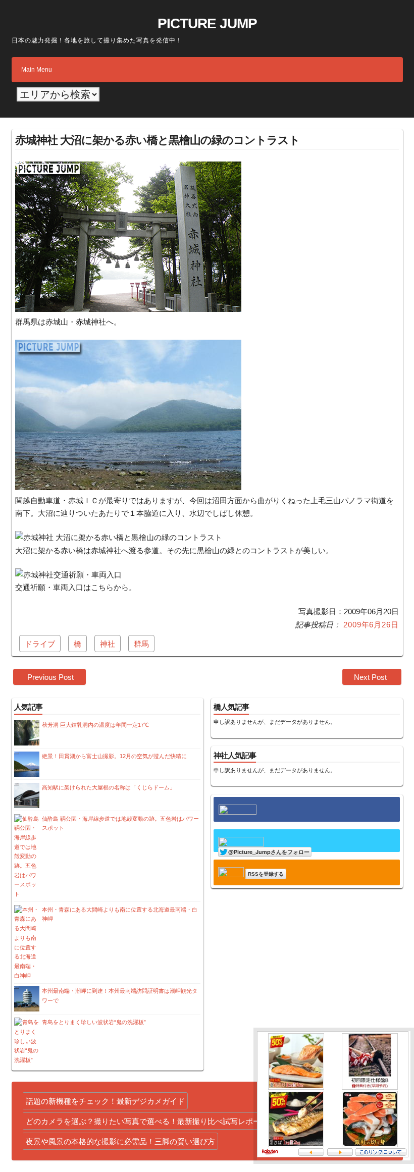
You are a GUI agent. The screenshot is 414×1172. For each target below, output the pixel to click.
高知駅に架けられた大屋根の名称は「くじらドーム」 (108, 787)
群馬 (141, 644)
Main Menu (36, 69)
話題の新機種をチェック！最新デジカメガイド (105, 1101)
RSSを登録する (266, 874)
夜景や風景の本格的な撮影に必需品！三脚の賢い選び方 (120, 1141)
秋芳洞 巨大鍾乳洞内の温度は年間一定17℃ (95, 725)
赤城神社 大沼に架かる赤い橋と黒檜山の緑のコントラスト (157, 140)
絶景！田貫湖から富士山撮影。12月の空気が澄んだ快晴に (114, 756)
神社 (107, 644)
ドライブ (40, 644)
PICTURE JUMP (207, 23)
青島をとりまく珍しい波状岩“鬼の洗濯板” (94, 1022)
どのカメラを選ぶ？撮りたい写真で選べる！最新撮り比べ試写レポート (147, 1121)
